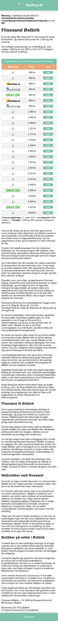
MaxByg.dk (34, 5)
